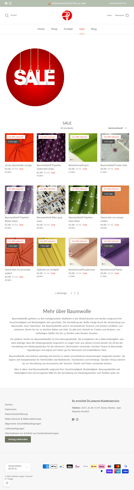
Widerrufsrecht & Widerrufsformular (23, 419)
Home (41, 29)
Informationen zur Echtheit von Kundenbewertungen (32, 433)
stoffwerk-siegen (17, 476)
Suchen (9, 404)
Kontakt (68, 29)
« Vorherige (61, 293)
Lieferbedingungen (14, 428)
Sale (82, 29)
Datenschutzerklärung (16, 414)
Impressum (11, 409)
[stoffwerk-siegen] (67, 15)
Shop (54, 29)
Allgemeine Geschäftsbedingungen (23, 423)
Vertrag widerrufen (18, 439)
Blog (94, 29)
